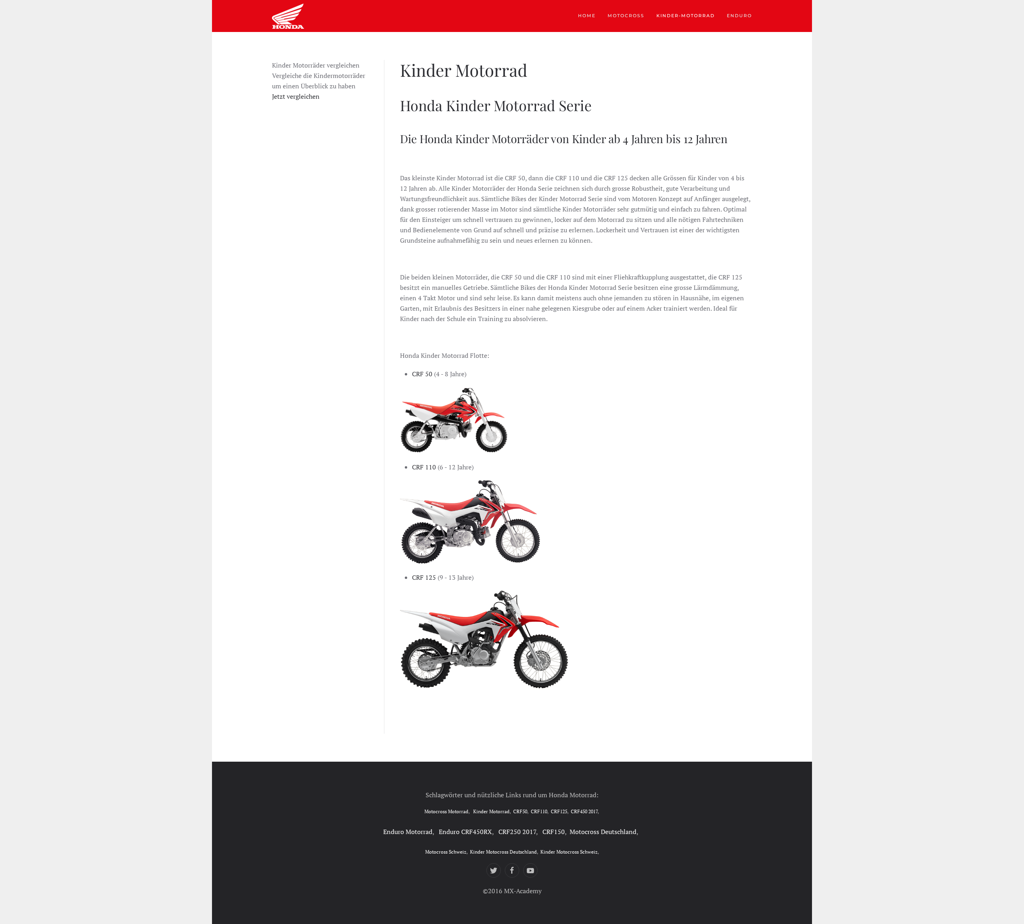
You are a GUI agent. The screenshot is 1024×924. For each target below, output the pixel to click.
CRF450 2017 (584, 811)
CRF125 (559, 811)
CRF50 (520, 811)
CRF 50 (422, 373)
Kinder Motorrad (491, 811)
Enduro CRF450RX (465, 831)
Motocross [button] (626, 15)
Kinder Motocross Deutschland (503, 852)
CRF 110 (424, 467)
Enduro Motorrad (407, 831)
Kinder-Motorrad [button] (685, 15)
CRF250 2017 (517, 831)
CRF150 (553, 831)
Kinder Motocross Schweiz (569, 852)
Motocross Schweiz (445, 852)
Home (587, 15)
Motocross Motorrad (446, 811)
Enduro (739, 15)
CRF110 (539, 811)
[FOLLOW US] (493, 870)
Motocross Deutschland (603, 831)
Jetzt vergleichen (296, 96)
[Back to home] (288, 16)
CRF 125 (424, 577)
